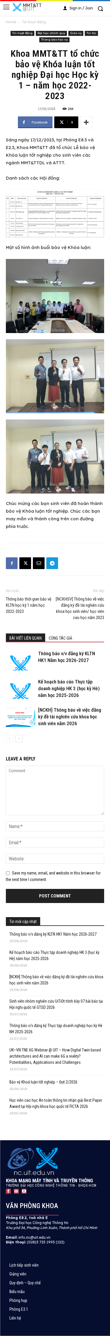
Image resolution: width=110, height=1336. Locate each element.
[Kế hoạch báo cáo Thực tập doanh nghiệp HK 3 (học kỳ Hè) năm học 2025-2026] (20, 688)
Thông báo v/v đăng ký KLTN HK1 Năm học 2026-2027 (53, 934)
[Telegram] (52, 563)
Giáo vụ (76, 33)
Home (11, 22)
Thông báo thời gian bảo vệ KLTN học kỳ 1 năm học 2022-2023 (28, 605)
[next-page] (19, 738)
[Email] (39, 563)
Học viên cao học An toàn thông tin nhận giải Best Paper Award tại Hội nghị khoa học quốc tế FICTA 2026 (55, 1103)
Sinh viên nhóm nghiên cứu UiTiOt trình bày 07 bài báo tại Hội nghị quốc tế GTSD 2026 (56, 1004)
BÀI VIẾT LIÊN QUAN (25, 638)
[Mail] (16, 1191)
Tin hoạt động (34, 22)
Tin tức (91, 33)
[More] (86, 122)
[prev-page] (9, 738)
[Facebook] (12, 563)
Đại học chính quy (51, 33)
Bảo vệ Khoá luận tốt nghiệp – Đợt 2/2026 (43, 1082)
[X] (25, 563)
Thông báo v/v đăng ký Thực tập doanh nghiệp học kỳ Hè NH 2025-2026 (55, 1028)
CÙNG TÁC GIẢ (60, 638)
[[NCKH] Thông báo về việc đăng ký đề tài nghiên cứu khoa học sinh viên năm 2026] (20, 717)
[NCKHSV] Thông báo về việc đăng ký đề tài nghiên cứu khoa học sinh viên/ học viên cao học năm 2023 (80, 608)
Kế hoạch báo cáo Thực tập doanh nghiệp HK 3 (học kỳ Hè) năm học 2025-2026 (69, 688)
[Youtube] (24, 1191)
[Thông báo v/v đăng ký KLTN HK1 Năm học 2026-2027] (20, 660)
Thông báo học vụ (54, 39)
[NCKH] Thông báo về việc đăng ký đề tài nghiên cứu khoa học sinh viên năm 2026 (69, 716)
